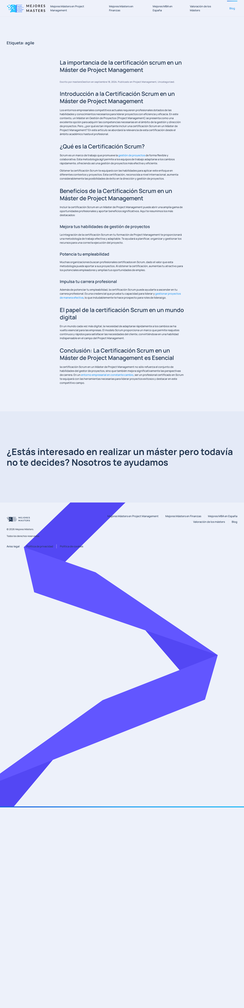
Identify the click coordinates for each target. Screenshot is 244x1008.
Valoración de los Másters (200, 8)
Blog (232, 8)
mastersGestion (82, 81)
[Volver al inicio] (27, 8)
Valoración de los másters (209, 522)
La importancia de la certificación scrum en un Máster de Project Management (121, 66)
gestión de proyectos (131, 155)
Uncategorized (166, 81)
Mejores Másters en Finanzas (121, 8)
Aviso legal (13, 546)
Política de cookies (71, 546)
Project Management (145, 81)
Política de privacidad (39, 546)
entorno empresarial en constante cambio (107, 375)
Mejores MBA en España (162, 8)
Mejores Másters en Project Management (67, 8)
